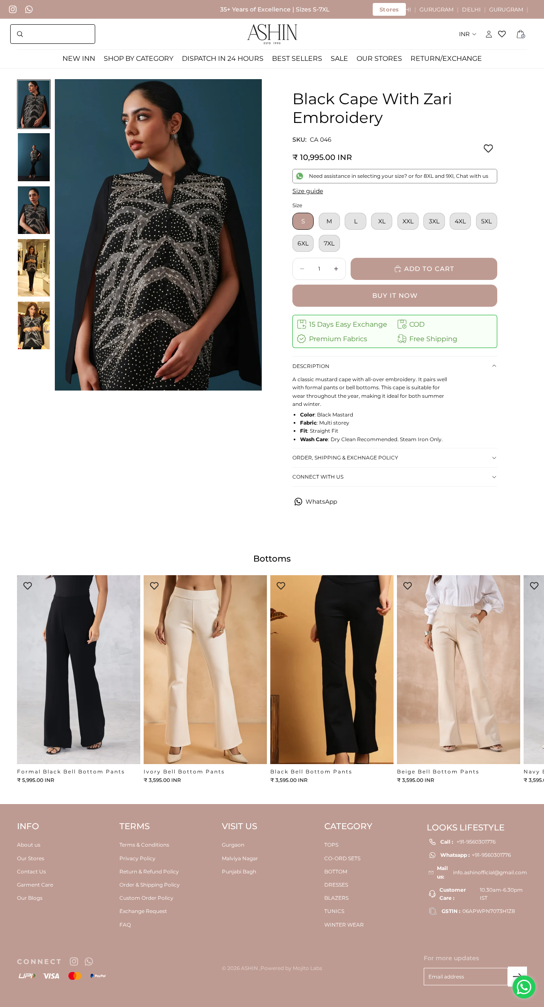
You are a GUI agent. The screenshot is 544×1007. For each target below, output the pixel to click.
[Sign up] (517, 977)
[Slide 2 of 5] (34, 157)
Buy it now (395, 295)
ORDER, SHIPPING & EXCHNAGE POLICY (345, 457)
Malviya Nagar (240, 858)
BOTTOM (335, 871)
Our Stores (30, 858)
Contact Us (31, 871)
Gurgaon (233, 845)
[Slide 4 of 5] (34, 268)
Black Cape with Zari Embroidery (372, 108)
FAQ (125, 924)
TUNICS (334, 911)
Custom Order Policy (146, 898)
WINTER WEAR (344, 924)
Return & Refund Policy (149, 871)
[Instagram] (12, 9)
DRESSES (336, 884)
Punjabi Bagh (239, 871)
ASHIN (250, 968)
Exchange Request (143, 911)
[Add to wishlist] (488, 148)
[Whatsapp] (29, 9)
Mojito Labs (307, 968)
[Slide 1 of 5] (34, 104)
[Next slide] (517, 679)
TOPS (331, 845)
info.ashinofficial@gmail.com (490, 872)
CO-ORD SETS (342, 858)
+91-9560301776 (476, 842)
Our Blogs (29, 898)
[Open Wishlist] (505, 34)
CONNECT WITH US (317, 477)
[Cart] (521, 34)
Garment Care (35, 884)
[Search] (52, 34)
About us (28, 845)
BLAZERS (336, 898)
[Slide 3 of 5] (34, 210)
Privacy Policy (137, 858)
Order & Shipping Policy (149, 884)
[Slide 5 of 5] (34, 326)
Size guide (307, 191)
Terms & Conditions (144, 845)
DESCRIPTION (310, 366)
